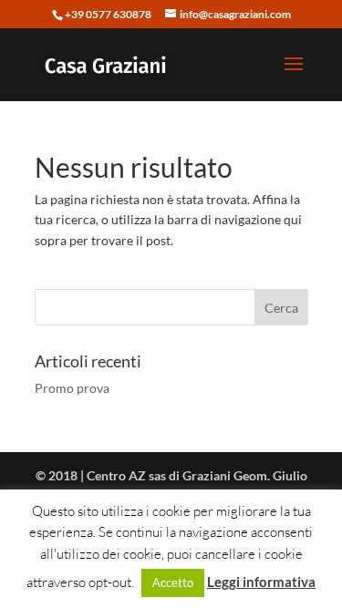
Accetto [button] (172, 582)
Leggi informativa (261, 581)
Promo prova (72, 388)
